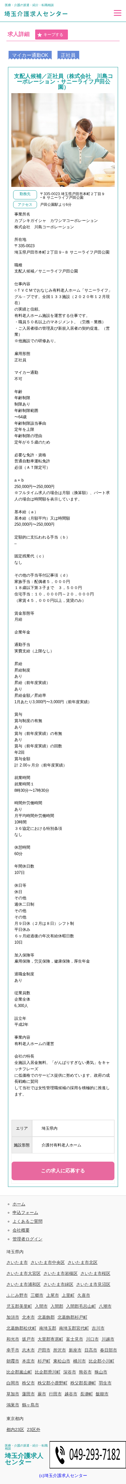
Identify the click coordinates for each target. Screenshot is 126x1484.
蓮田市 (28, 1393)
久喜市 (83, 1295)
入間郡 (56, 1306)
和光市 (12, 1339)
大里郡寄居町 (50, 1339)
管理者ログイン (28, 1239)
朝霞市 (12, 1361)
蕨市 (42, 1393)
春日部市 (108, 1350)
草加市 (12, 1393)
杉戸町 (44, 1361)
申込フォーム (25, 1212)
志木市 (28, 1350)
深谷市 (69, 1372)
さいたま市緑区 (58, 1284)
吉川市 (98, 1328)
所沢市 (59, 1350)
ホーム (19, 1204)
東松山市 (61, 1361)
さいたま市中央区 (48, 1262)
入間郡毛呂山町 (81, 1306)
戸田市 (44, 1350)
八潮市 (105, 1306)
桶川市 (79, 1361)
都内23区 (15, 1429)
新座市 (75, 1350)
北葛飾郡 (46, 1317)
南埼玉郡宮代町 (74, 1328)
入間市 (41, 1306)
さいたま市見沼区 (93, 1284)
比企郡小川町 (101, 1361)
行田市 (55, 1393)
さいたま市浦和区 (23, 1284)
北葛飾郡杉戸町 (72, 1317)
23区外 (33, 1429)
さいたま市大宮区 (23, 1273)
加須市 (12, 1317)
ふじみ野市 (17, 1295)
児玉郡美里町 (19, 1306)
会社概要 (21, 1230)
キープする (53, 34)
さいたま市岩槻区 (60, 1273)
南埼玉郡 (47, 1328)
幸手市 (12, 1350)
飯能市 (102, 1393)
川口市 (92, 1339)
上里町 (68, 1295)
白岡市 (12, 1383)
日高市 (90, 1350)
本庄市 (28, 1361)
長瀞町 (86, 1393)
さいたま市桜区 (95, 1273)
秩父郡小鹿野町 (53, 1383)
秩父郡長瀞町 (83, 1383)
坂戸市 (28, 1339)
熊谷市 (85, 1372)
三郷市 (37, 1295)
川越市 (108, 1339)
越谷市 (71, 1393)
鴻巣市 (12, 1404)
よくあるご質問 (28, 1221)
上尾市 (52, 1295)
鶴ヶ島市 (30, 1404)
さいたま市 (17, 1262)
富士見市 (74, 1339)
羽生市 (105, 1383)
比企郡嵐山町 (19, 1372)
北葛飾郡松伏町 (21, 1328)
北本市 (28, 1317)
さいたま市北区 (83, 1262)
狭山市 (100, 1372)
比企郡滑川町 (48, 1372)
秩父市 (28, 1383)
